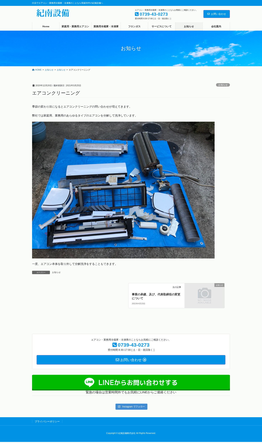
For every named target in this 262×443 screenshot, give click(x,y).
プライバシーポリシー (47, 421)
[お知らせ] (204, 295)
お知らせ (223, 85)
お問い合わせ (218, 13)
